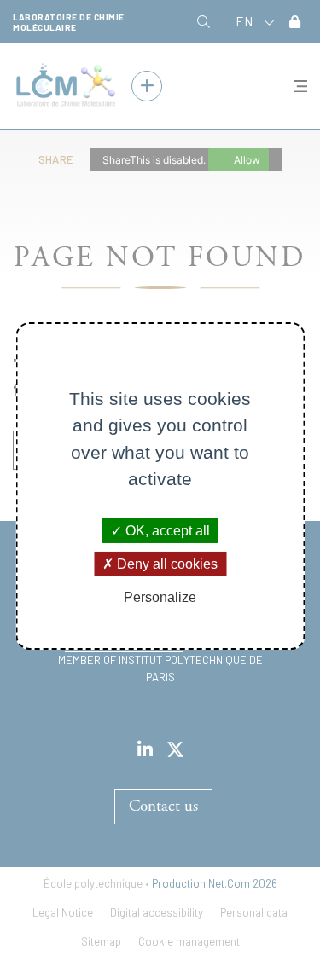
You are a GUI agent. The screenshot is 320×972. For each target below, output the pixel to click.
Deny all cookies (165, 564)
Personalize (160, 597)
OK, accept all (166, 530)
